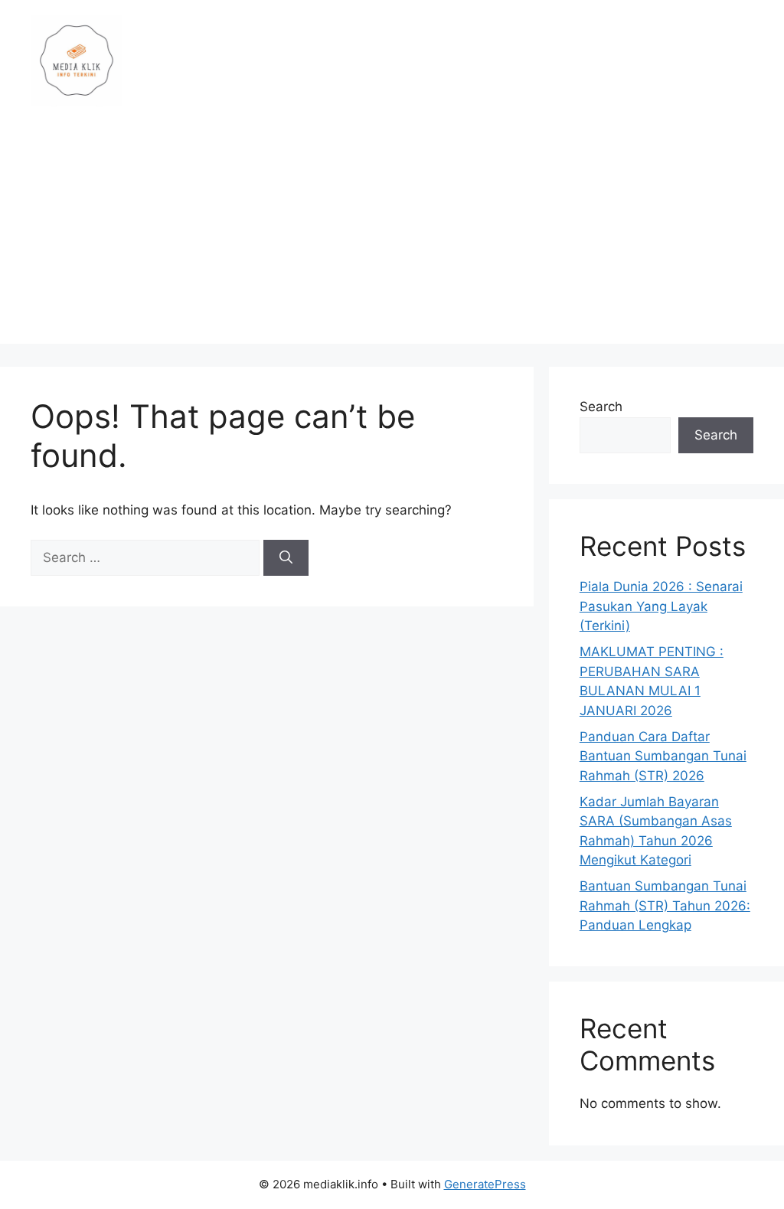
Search (601, 406)
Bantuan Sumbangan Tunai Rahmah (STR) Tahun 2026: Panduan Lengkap (665, 905)
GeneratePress (485, 1184)
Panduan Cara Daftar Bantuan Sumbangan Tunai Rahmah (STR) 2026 (663, 756)
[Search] (286, 558)
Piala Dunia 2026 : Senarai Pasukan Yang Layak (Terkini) (661, 606)
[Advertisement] (392, 236)
